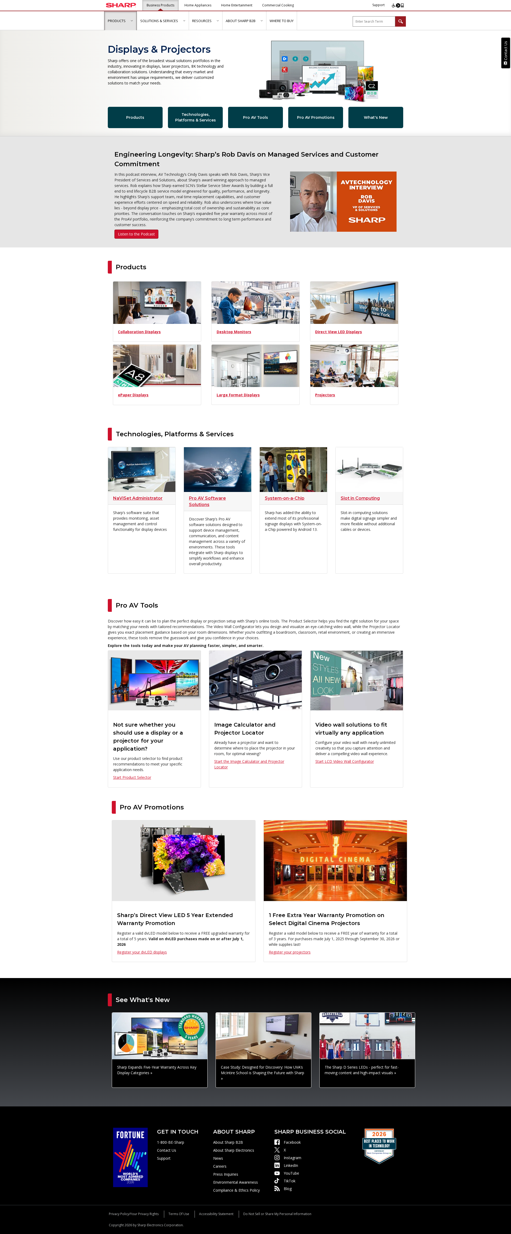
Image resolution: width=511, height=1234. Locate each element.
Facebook (292, 1142)
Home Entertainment (236, 5)
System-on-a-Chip (284, 498)
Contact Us (166, 1150)
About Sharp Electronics (233, 1150)
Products (135, 117)
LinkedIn (291, 1165)
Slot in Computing (360, 498)
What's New (376, 117)
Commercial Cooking (278, 5)
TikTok (289, 1180)
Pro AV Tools (255, 117)
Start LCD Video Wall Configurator (344, 761)
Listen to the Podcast (136, 234)
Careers (219, 1166)
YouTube (291, 1173)
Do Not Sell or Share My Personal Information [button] (277, 1214)
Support (378, 5)
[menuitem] (120, 20)
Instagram (292, 1157)
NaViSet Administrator (138, 498)
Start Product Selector (132, 777)
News (218, 1158)
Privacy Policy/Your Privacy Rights (134, 1214)
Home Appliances (197, 5)
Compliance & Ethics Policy (236, 1190)
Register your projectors (290, 952)
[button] (131, 20)
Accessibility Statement (216, 1214)
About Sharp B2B (228, 1142)
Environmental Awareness (235, 1182)
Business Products (160, 5)
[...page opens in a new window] (130, 1156)
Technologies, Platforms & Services (195, 117)
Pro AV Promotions (316, 117)
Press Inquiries (225, 1174)
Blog (288, 1188)
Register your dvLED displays (142, 952)
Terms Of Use (178, 1214)
